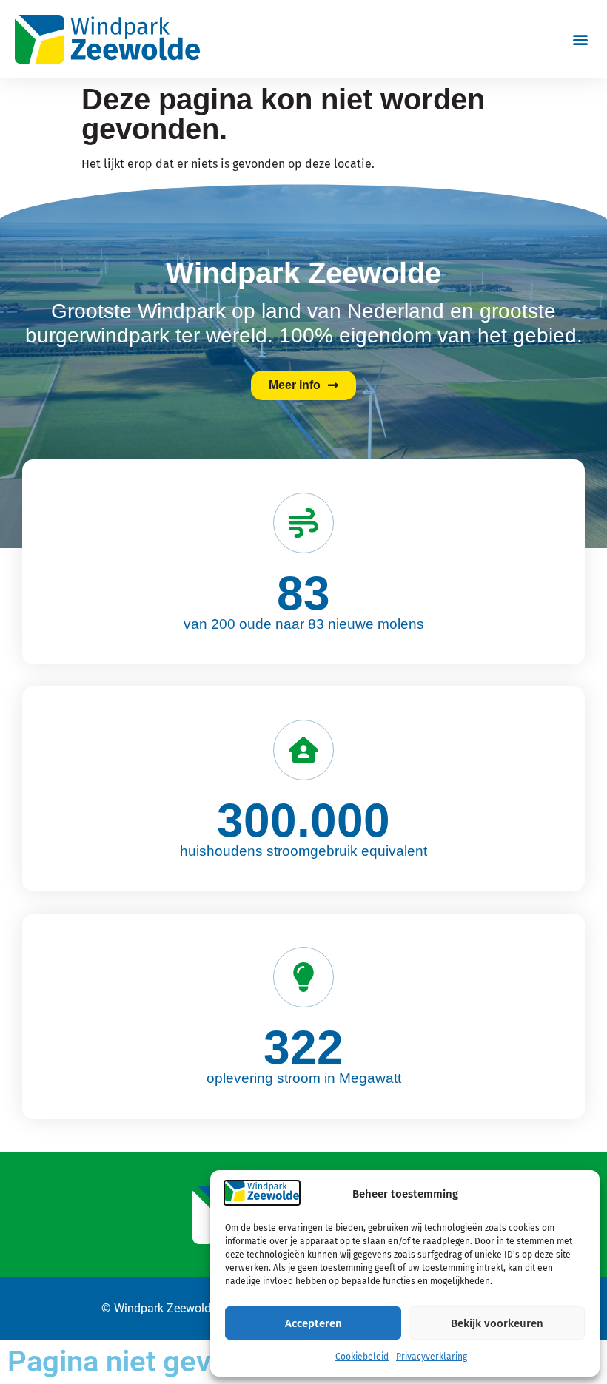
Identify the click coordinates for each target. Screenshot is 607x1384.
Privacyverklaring (431, 1356)
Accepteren (313, 1323)
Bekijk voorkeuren (497, 1323)
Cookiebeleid (362, 1356)
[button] (580, 39)
